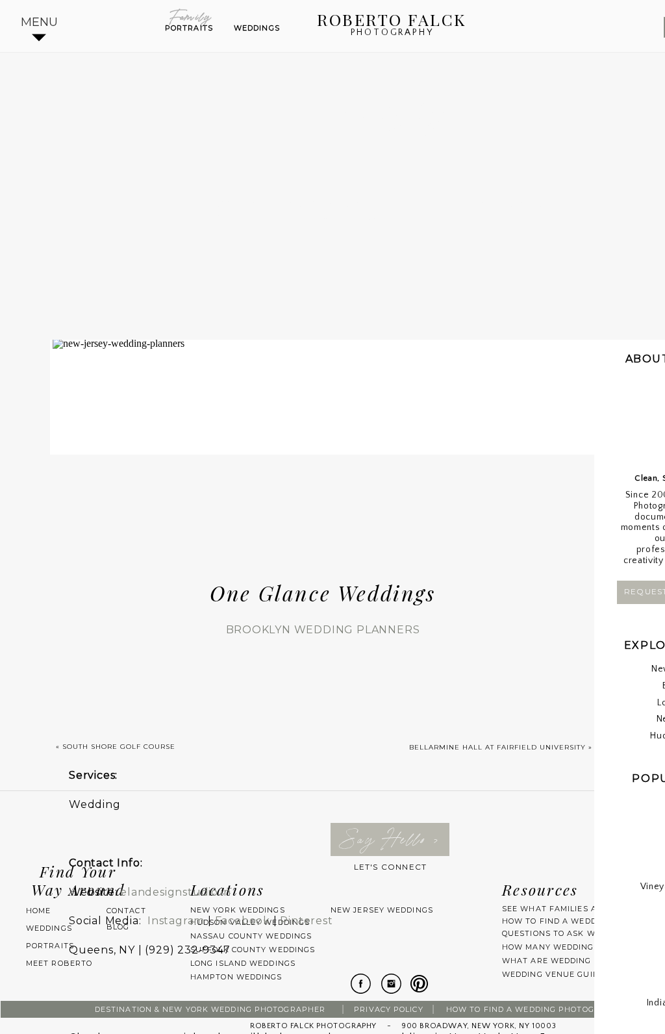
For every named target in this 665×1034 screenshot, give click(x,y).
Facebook (242, 920)
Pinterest (306, 920)
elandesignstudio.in (175, 892)
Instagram (176, 920)
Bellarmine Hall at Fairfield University (497, 747)
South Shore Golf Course (118, 746)
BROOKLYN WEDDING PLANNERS (323, 630)
